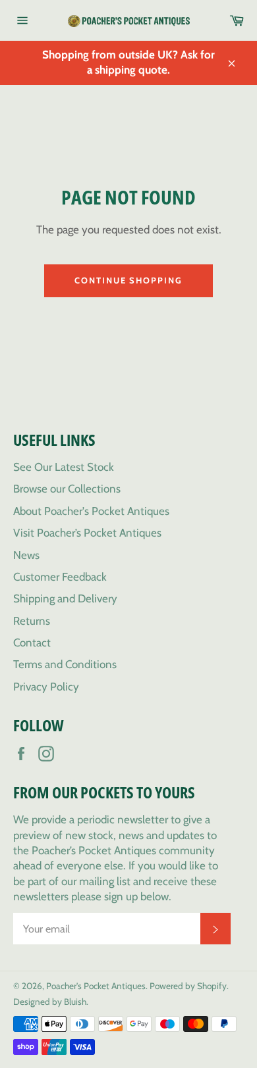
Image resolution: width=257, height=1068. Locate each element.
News (26, 555)
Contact (32, 642)
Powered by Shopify (188, 986)
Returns (31, 620)
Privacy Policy (46, 686)
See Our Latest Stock (63, 466)
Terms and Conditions (65, 664)
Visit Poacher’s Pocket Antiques (87, 532)
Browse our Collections (67, 488)
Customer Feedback (60, 576)
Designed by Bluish (49, 1001)
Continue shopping (128, 280)
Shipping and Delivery (65, 598)
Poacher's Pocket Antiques (96, 986)
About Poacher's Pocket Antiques (91, 511)
